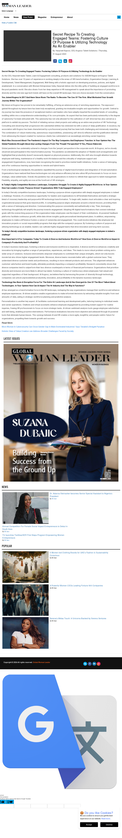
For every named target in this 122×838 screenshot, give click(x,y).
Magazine (42, 17)
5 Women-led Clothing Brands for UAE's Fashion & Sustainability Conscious (79, 554)
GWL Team (54, 499)
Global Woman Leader (41, 662)
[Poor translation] (10, 802)
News (16, 17)
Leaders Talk (12, 22)
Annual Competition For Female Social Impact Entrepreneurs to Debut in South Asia (35, 527)
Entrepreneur (57, 17)
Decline (109, 824)
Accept (89, 824)
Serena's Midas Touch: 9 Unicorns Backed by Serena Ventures (78, 618)
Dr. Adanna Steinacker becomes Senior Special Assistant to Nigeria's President (81, 494)
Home (6, 17)
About (70, 17)
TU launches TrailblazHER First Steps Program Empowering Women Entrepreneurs (33, 536)
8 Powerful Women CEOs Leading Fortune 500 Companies (76, 585)
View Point (27, 17)
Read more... (106, 819)
